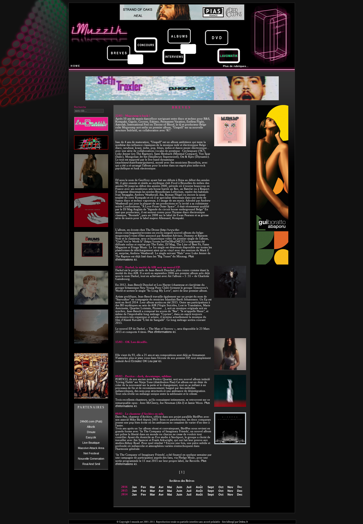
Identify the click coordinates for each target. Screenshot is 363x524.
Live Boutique (91, 442)
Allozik (91, 426)
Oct (220, 487)
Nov (230, 487)
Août (199, 487)
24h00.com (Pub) (91, 421)
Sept (211, 487)
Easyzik (91, 437)
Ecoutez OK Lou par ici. (146, 361)
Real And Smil (91, 464)
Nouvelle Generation (91, 458)
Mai (169, 487)
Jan (134, 487)
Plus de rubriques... (235, 66)
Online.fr (243, 522)
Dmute (91, 432)
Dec (239, 490)
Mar (152, 487)
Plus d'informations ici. (162, 331)
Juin (179, 487)
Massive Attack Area (91, 448)
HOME (75, 66)
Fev (143, 487)
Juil (188, 487)
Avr (161, 487)
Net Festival (91, 453)
